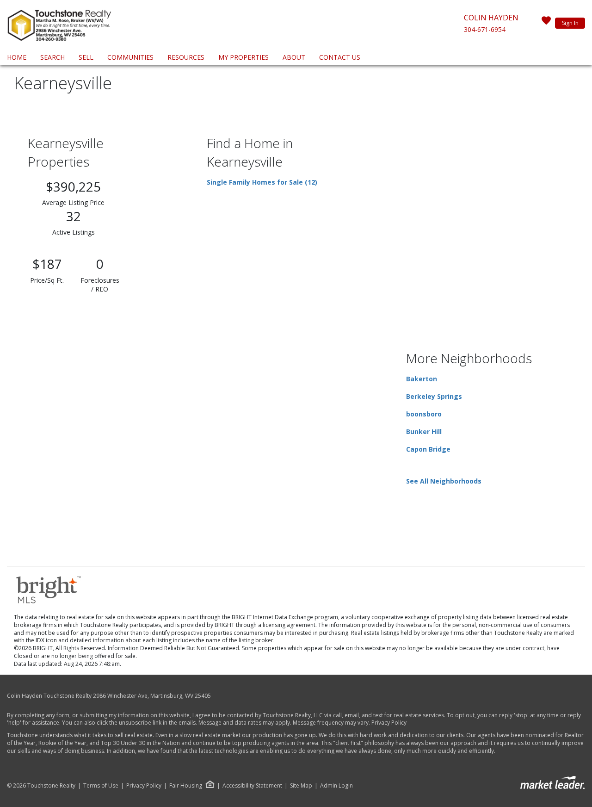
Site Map (301, 785)
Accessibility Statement (252, 785)
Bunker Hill (424, 431)
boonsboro (424, 414)
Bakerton (421, 378)
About (294, 57)
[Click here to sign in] (546, 23)
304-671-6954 (485, 29)
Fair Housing (185, 785)
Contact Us (339, 57)
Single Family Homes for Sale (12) (262, 182)
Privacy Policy (389, 722)
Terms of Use (100, 785)
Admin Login (336, 785)
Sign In (570, 23)
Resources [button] (185, 57)
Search (52, 57)
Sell (86, 57)
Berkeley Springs (434, 396)
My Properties (243, 57)
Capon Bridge (428, 449)
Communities (130, 57)
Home (16, 57)
